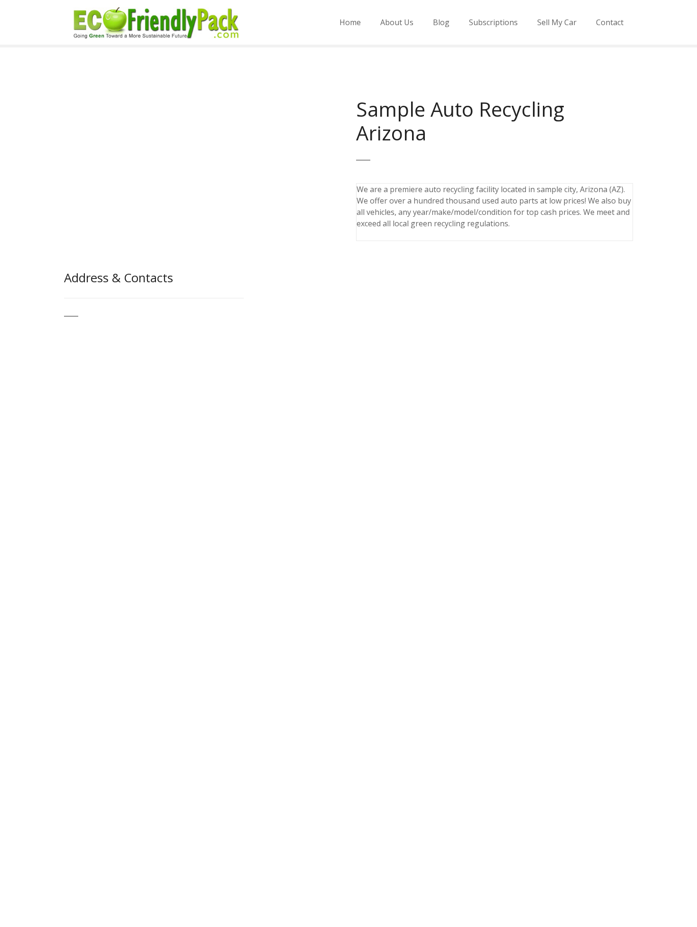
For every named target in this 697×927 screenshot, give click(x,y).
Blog (441, 22)
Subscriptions (493, 22)
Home (350, 22)
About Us (396, 22)
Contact (610, 22)
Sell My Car (557, 22)
